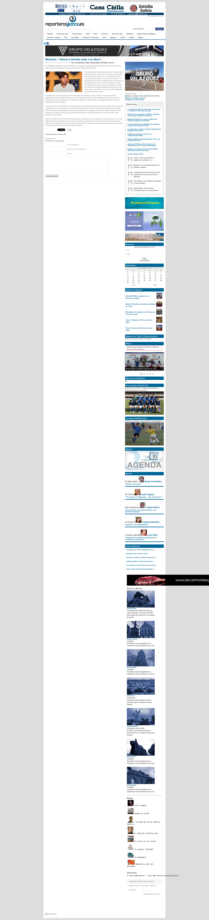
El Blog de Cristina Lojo (145, 833)
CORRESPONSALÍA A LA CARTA (56, 29)
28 (161, 280)
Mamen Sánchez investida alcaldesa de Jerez (141, 305)
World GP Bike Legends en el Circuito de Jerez (138, 297)
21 (161, 278)
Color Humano (140, 805)
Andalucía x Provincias (90, 37)
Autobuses (141, 876)
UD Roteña (104, 62)
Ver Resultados (144, 261)
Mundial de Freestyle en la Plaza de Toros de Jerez (140, 313)
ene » (155, 285)
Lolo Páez (152, 535)
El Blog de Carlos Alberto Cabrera (143, 823)
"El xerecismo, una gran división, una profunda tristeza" (140, 511)
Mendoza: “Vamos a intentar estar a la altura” (73, 59)
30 (133, 283)
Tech (65, 37)
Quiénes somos (134, 885)
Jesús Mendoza (79, 62)
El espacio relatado (143, 849)
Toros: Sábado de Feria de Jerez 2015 (139, 321)
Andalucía (129, 34)
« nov (133, 285)
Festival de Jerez (62, 34)
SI (128, 250)
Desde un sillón (141, 813)
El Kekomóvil (140, 857)
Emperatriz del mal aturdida (140, 865)
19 (150, 278)
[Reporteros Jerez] (68, 20)
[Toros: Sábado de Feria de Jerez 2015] (159, 322)
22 (128, 280)
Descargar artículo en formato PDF (56, 134)
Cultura (122, 37)
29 (128, 283)
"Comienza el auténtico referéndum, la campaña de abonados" (141, 538)
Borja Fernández (153, 481)
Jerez (104, 37)
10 (139, 275)
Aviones (131, 876)
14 (161, 275)
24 (139, 280)
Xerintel (157, 894)
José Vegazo (147, 494)
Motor (88, 34)
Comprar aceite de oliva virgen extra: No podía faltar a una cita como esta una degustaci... (147, 175)
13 (155, 275)
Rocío (96, 34)
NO (129, 254)
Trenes (150, 876)
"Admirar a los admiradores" (136, 525)
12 (150, 275)
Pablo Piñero (153, 507)
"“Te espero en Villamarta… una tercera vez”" (143, 497)
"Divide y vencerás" (133, 484)
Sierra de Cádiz (117, 34)
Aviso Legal (144, 885)
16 (133, 278)
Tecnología (75, 37)
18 (144, 278)
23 (133, 280)
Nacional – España (53, 37)
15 (128, 278)
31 (139, 283)
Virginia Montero (150, 522)
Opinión (140, 37)
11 (144, 275)
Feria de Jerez (77, 34)
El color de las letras (145, 841)
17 (139, 278)
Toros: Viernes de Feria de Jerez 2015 (139, 329)
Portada (49, 34)
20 (155, 278)
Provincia (104, 34)
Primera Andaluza (95, 62)
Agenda (175, 876)
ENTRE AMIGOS (130, 94)
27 (155, 280)
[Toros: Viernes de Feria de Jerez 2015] (159, 330)
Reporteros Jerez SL (147, 881)
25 (144, 280)
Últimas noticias (132, 104)
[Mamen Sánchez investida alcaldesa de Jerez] (159, 306)
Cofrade (131, 37)
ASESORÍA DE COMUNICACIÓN (80, 29)
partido (87, 62)
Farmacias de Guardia (162, 876)
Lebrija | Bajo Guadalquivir (146, 34)
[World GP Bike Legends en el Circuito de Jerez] (159, 298)
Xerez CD (111, 62)
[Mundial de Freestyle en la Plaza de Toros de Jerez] (159, 314)
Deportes (113, 37)
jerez (72, 62)
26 (150, 280)
